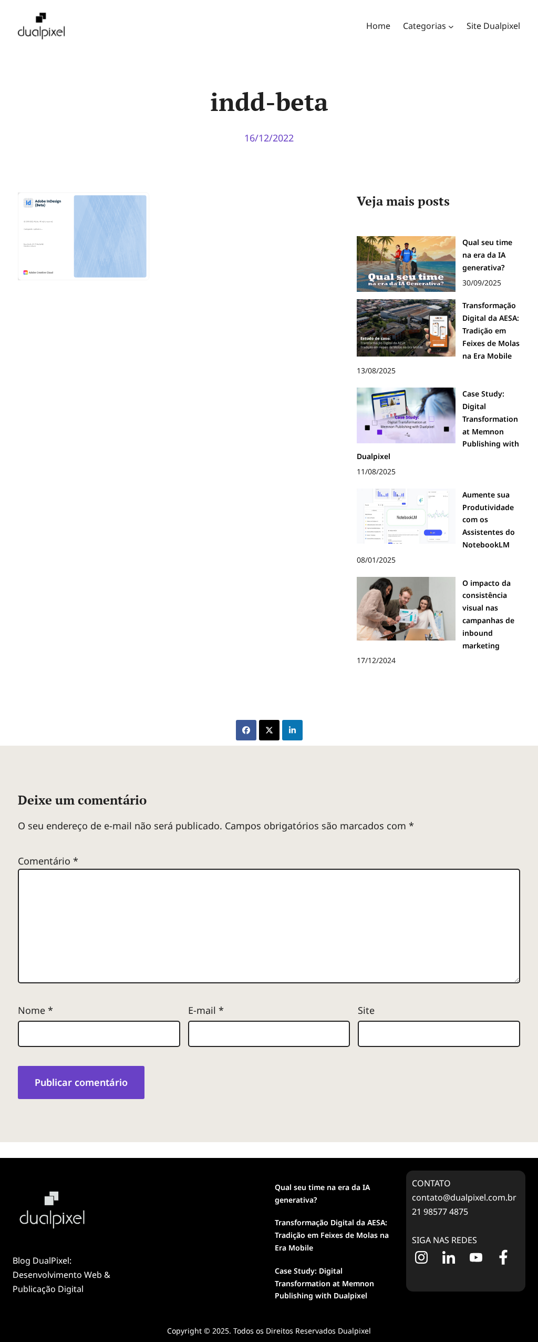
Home (378, 26)
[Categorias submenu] (451, 26)
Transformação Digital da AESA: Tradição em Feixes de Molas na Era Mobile (332, 1235)
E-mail (206, 1010)
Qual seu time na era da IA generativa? (322, 1193)
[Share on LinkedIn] (292, 730)
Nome (35, 1010)
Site (366, 1010)
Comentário (48, 861)
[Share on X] (269, 730)
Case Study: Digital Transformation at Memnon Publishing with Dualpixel (324, 1283)
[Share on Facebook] (246, 730)
